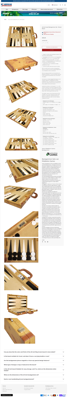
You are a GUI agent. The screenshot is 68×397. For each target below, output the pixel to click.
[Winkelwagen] (65, 5)
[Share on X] (45, 242)
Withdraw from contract (6, 395)
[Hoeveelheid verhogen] (47, 42)
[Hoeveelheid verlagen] (43, 42)
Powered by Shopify (21, 395)
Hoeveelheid (44, 40)
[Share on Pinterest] (47, 242)
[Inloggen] (62, 5)
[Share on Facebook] (42, 242)
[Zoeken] (60, 5)
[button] (55, 5)
